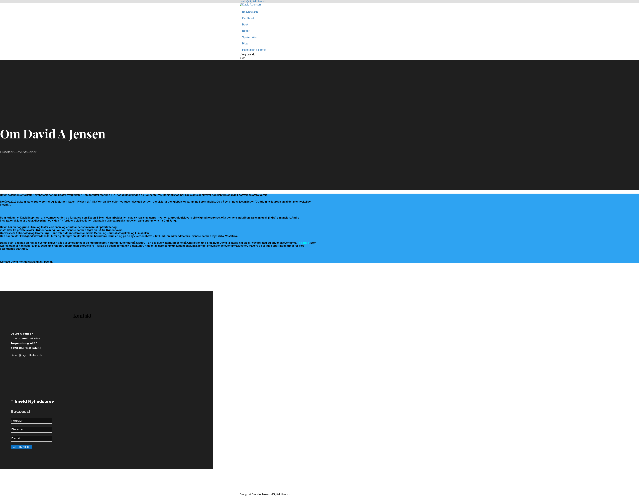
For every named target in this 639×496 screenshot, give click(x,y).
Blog (245, 43)
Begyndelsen (250, 11)
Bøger (245, 30)
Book (245, 24)
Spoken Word (250, 37)
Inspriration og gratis (254, 49)
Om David (248, 18)
